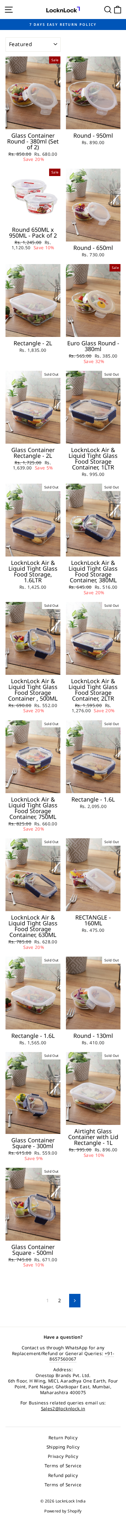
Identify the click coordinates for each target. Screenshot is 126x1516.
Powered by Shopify (63, 1511)
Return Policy (63, 1437)
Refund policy (63, 1475)
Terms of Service (63, 1465)
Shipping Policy (63, 1447)
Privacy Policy (63, 1456)
